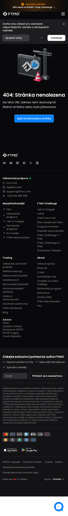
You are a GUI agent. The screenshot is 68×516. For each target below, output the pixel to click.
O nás (40, 272)
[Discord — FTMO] (4, 163)
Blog (5, 312)
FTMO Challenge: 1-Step (48, 237)
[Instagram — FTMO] (17, 163)
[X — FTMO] (30, 163)
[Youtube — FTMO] (11, 163)
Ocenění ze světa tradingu (47, 282)
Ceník (40, 213)
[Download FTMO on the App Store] (10, 450)
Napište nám (14, 187)
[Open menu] (63, 14)
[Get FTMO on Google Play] (29, 450)
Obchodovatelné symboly (13, 290)
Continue (56, 38)
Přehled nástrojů (12, 271)
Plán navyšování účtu (50, 222)
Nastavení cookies (32, 462)
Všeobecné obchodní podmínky (19, 467)
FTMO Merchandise (18, 237)
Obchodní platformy (15, 303)
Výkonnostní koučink (15, 275)
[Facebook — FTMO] (24, 163)
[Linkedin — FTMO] (37, 163)
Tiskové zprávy (46, 263)
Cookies (48, 462)
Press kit (42, 268)
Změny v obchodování (11, 298)
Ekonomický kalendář (15, 284)
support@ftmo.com (19, 191)
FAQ (9, 209)
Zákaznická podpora (13, 215)
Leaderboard (10, 280)
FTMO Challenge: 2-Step (49, 244)
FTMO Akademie (12, 308)
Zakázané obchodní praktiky (15, 265)
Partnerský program (12, 227)
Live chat (12, 183)
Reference (43, 293)
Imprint (59, 462)
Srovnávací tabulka (49, 250)
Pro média (13, 233)
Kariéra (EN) (44, 297)
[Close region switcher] (63, 24)
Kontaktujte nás (46, 276)
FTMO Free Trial (46, 218)
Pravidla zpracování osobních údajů (20, 472)
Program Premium (48, 226)
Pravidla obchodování (50, 231)
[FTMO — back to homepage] (11, 13)
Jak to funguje (15, 221)
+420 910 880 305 (17, 195)
